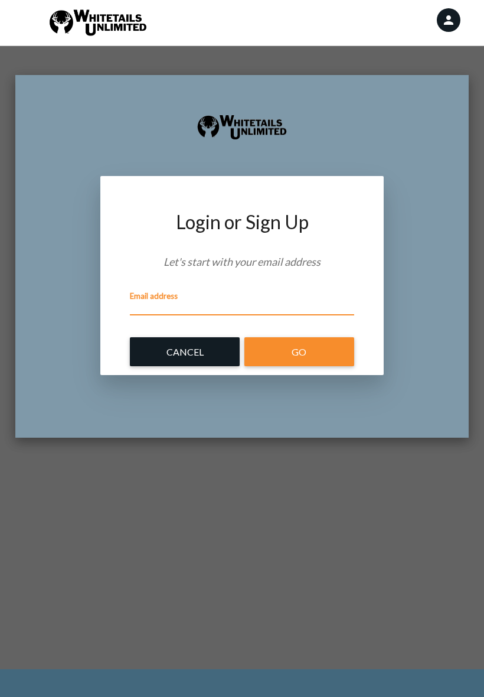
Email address (154, 296)
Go (299, 351)
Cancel (185, 351)
